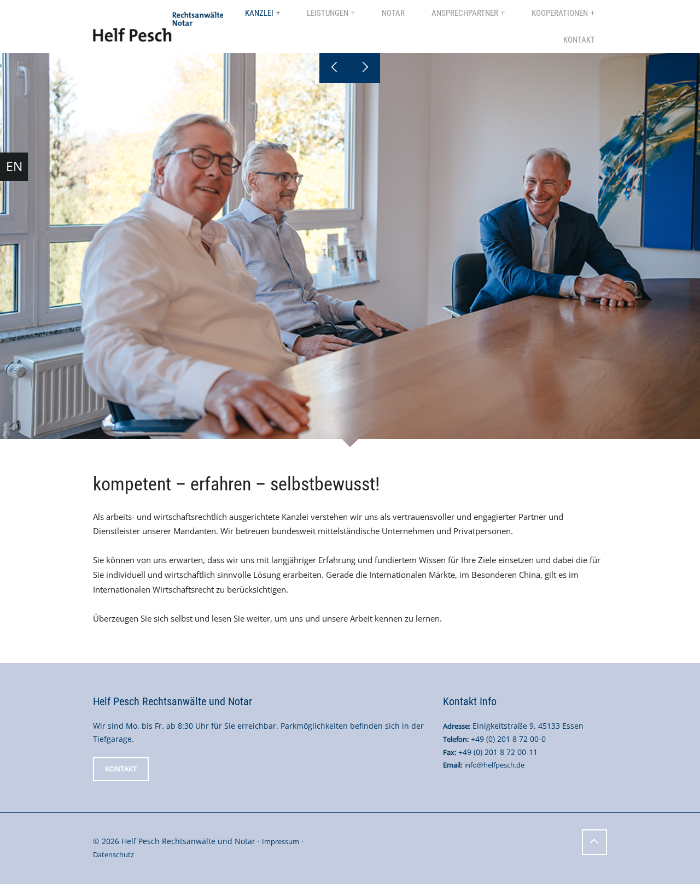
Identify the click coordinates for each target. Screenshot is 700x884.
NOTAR (393, 13)
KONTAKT (579, 40)
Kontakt (121, 769)
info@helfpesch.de (494, 765)
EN (14, 166)
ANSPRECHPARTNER (464, 13)
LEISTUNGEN (327, 13)
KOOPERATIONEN (560, 13)
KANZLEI (259, 13)
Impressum (280, 841)
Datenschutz (113, 854)
